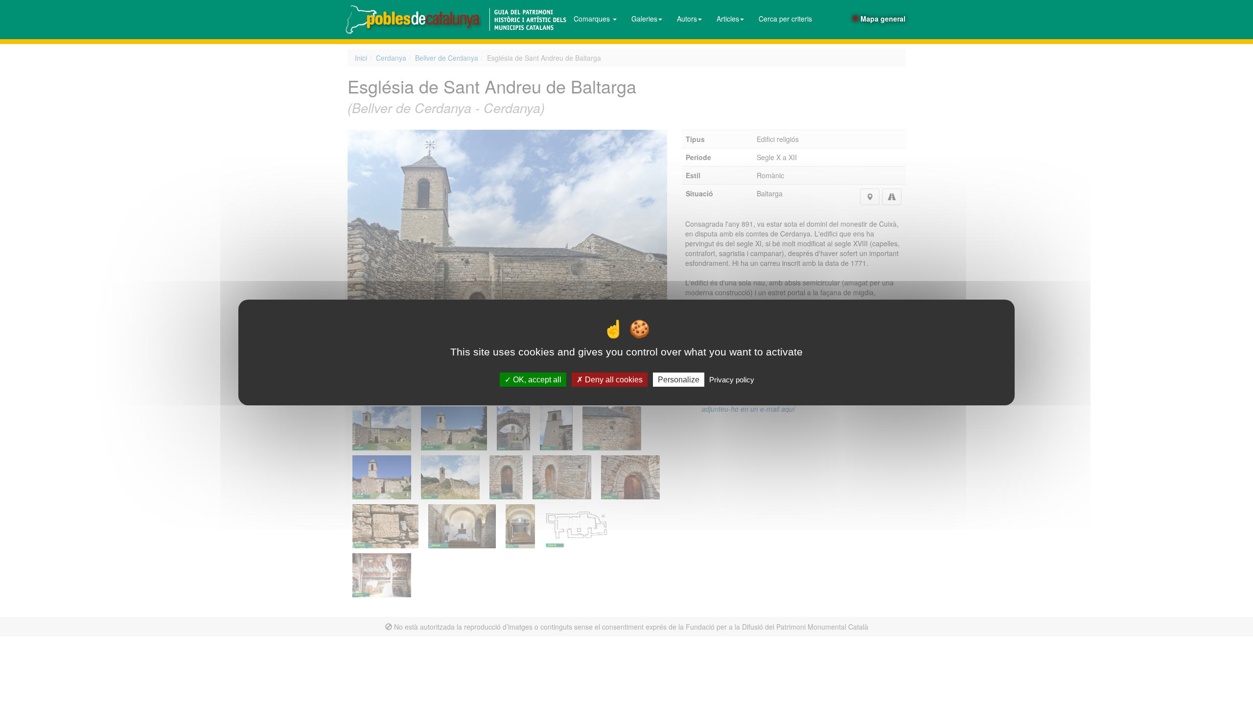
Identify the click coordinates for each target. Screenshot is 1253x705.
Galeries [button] (644, 19)
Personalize (678, 380)
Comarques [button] (593, 19)
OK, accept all (536, 380)
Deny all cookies (613, 380)
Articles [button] (728, 19)
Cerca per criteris (785, 19)
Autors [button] (687, 19)
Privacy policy (731, 380)
